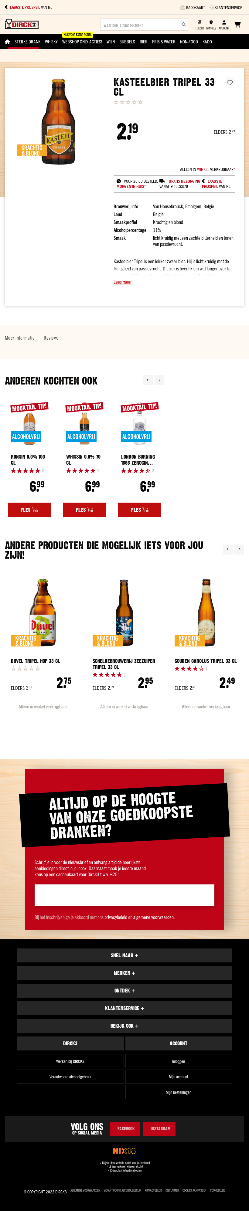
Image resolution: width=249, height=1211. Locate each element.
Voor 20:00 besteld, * (42, 7)
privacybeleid (115, 917)
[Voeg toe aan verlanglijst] (229, 82)
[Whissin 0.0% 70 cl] (84, 423)
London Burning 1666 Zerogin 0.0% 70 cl (138, 460)
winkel (203, 169)
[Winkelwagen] (237, 25)
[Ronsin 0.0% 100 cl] (29, 423)
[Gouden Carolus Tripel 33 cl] (206, 613)
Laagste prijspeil (212, 183)
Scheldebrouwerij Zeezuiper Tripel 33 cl (124, 664)
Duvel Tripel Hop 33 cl (35, 661)
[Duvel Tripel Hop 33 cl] (42, 613)
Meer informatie (20, 337)
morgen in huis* (131, 186)
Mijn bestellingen (178, 1092)
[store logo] (22, 24)
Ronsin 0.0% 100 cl (28, 460)
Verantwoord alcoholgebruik (70, 1076)
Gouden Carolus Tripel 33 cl (206, 661)
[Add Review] (25, 669)
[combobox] (144, 25)
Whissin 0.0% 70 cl (83, 460)
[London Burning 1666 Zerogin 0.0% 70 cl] (139, 423)
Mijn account (178, 1076)
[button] (174, 282)
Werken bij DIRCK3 (70, 1061)
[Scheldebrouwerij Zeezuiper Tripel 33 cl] (124, 613)
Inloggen (178, 1061)
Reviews (51, 337)
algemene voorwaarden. (154, 917)
